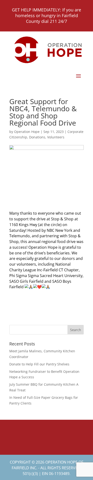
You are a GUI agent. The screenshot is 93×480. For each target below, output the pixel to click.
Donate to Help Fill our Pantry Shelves (39, 364)
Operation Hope (27, 131)
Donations (37, 137)
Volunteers (55, 137)
